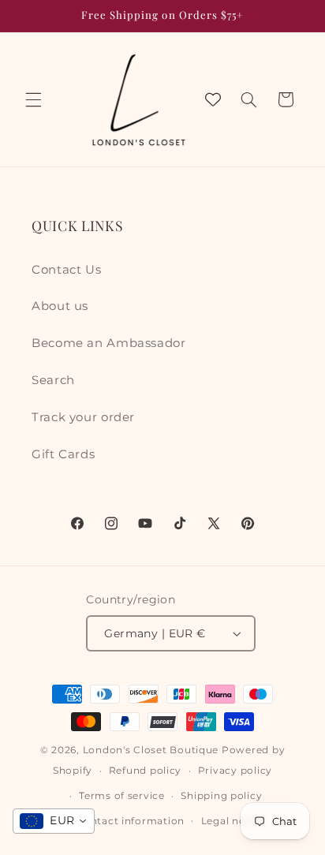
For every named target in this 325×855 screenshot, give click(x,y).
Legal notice (233, 821)
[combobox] (54, 821)
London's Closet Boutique (151, 750)
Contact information (130, 821)
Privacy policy (235, 770)
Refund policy (145, 770)
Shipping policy (221, 795)
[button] (33, 99)
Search (53, 380)
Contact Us (66, 270)
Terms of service (122, 795)
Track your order (83, 417)
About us (60, 306)
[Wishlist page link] (213, 99)
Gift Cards (63, 454)
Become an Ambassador (109, 343)
